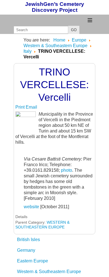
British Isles (28, 239)
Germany (26, 250)
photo (66, 170)
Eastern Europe (32, 260)
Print (20, 107)
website (31, 206)
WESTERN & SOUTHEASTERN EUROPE (42, 224)
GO (74, 30)
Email (31, 107)
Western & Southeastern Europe (49, 271)
